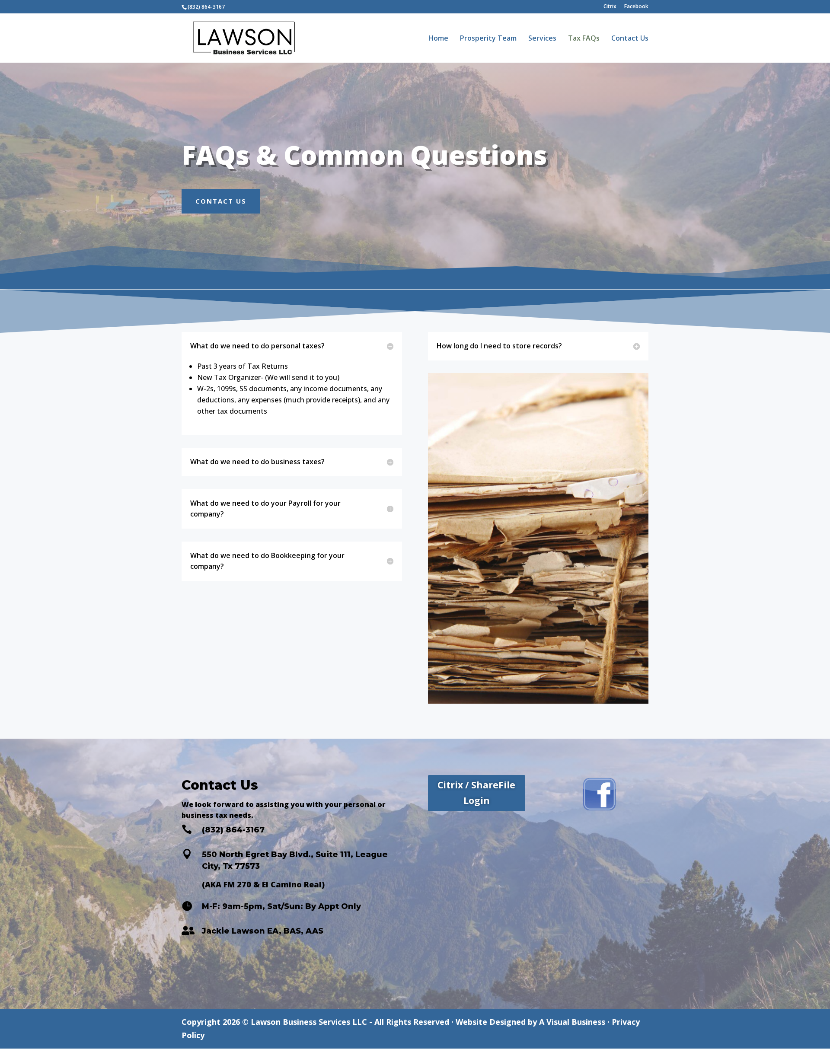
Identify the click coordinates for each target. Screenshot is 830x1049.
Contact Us (629, 39)
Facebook (636, 7)
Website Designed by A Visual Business (530, 1022)
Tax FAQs (584, 39)
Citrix (609, 7)
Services (542, 39)
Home (438, 39)
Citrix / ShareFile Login (476, 793)
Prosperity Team (488, 39)
